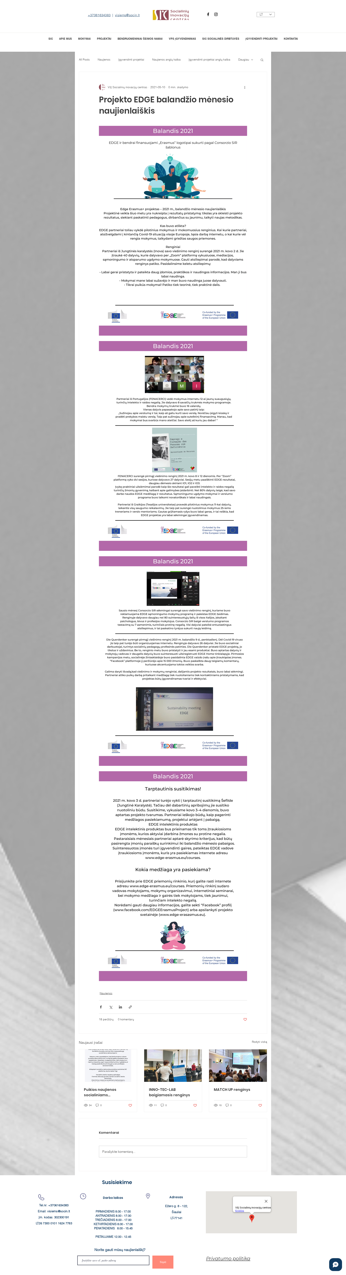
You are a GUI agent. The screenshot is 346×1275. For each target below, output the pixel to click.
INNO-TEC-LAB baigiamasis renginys (169, 1092)
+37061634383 (99, 15)
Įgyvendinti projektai (131, 59)
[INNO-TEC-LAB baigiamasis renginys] (173, 1065)
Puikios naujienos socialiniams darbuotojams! (100, 1092)
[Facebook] (208, 14)
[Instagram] (216, 14)
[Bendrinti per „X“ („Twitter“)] (111, 1007)
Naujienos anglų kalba (166, 59)
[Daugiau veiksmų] (244, 87)
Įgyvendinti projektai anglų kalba (209, 59)
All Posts (84, 59)
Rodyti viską (259, 1042)
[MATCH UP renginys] (238, 1065)
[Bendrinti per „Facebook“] (101, 1007)
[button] (104, 38)
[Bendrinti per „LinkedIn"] (120, 1007)
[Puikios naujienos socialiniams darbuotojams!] (108, 1065)
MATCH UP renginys (232, 1089)
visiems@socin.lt (127, 15)
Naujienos (104, 59)
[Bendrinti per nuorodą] (130, 1007)
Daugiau (243, 59)
